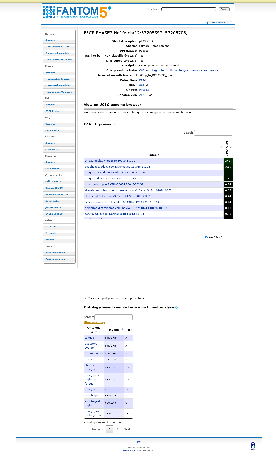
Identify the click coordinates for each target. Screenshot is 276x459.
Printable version (55, 252)
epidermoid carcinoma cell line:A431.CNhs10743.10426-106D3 (126, 208)
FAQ (139, 442)
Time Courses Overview (58, 60)
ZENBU (144, 94)
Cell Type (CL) (53, 181)
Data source (52, 226)
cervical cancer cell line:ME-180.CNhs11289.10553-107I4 (122, 202)
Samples (50, 40)
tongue (89, 337)
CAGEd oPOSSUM (55, 214)
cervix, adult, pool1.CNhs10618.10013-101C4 (114, 213)
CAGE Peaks (52, 111)
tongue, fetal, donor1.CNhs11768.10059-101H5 (115, 172)
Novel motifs (52, 201)
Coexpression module (57, 53)
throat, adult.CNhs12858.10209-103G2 (110, 160)
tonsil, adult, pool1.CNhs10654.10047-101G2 (114, 184)
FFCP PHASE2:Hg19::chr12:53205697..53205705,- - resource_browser (74, 9)
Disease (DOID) (54, 188)
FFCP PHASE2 (218, 23)
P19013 (144, 89)
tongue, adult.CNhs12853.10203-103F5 (110, 178)
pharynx (90, 389)
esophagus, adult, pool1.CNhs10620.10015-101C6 (117, 166)
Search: (189, 132)
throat (89, 359)
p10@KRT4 (216, 236)
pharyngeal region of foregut (92, 379)
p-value (114, 329)
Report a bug (129, 451)
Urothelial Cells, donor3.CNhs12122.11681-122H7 (117, 196)
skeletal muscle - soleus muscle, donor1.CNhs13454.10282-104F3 (128, 190)
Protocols (50, 233)
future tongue (94, 353)
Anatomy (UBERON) (56, 194)
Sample (153, 154)
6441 (142, 85)
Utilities (49, 240)
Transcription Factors (57, 46)
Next (127, 429)
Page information (55, 259)
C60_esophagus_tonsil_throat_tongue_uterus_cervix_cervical (179, 70)
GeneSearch (153, 9)
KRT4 (142, 80)
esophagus (92, 395)
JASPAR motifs (53, 207)
